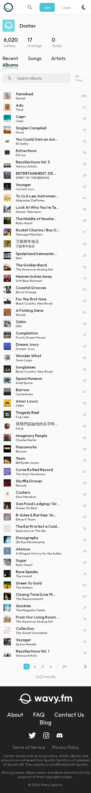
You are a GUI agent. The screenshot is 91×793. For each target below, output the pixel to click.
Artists (58, 58)
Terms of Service (28, 747)
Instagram (46, 735)
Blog (45, 722)
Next (84, 666)
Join (47, 7)
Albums (10, 65)
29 (64, 666)
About (15, 714)
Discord (59, 735)
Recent (10, 58)
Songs (34, 58)
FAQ (39, 714)
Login (66, 7)
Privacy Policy (65, 747)
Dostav (27, 26)
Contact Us (69, 714)
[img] (8, 7)
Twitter (32, 735)
